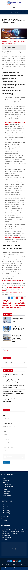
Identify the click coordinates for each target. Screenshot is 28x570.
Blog (10, 41)
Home (5, 41)
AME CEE (18, 565)
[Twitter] (11, 561)
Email (5, 431)
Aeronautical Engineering (12, 237)
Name (5, 415)
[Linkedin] (19, 561)
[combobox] (4, 426)
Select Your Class (8, 447)
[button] (14, 8)
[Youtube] (14, 561)
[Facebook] (8, 561)
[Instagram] (17, 561)
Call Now (5, 568)
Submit (6, 462)
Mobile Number (7, 423)
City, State (6, 439)
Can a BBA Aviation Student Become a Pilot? (17, 319)
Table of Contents (9, 47)
